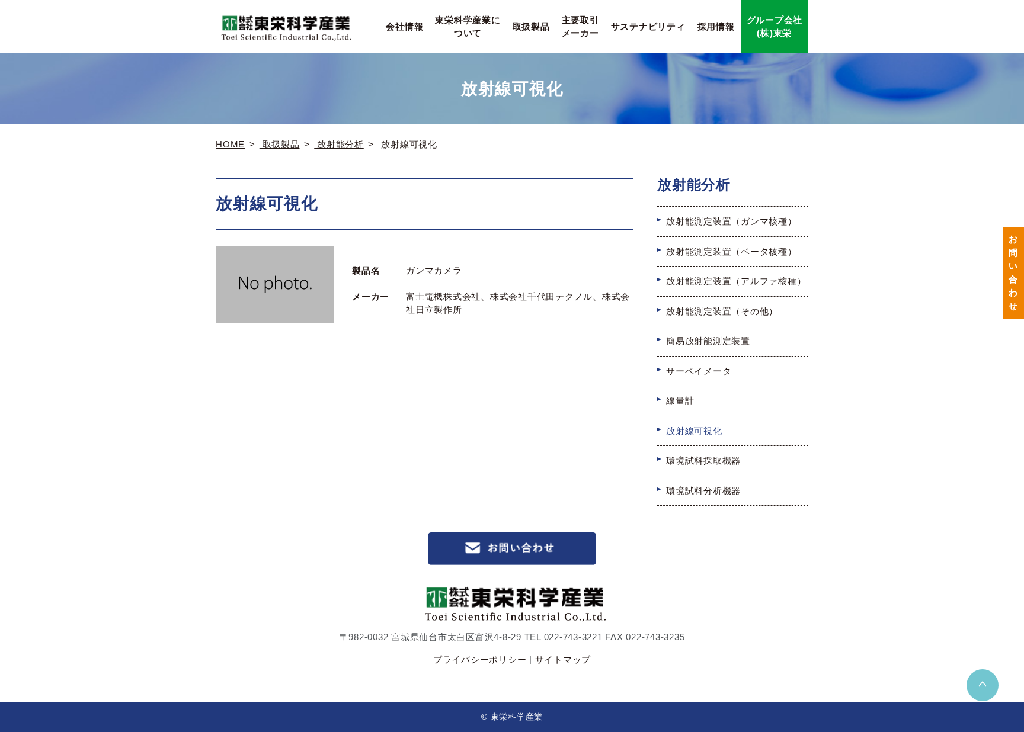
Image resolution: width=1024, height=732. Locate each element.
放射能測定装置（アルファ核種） (736, 281)
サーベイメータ (698, 371)
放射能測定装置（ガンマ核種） (731, 221)
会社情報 (404, 26)
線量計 (680, 401)
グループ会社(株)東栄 (775, 26)
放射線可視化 (694, 431)
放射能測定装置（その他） (722, 311)
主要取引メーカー (580, 26)
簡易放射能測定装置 (708, 341)
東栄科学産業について (467, 26)
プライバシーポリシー (480, 659)
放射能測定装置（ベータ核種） (731, 251)
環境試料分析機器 (703, 491)
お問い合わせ (1013, 272)
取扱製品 (531, 26)
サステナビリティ (648, 26)
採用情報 (716, 26)
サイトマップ (563, 659)
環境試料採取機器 (703, 460)
